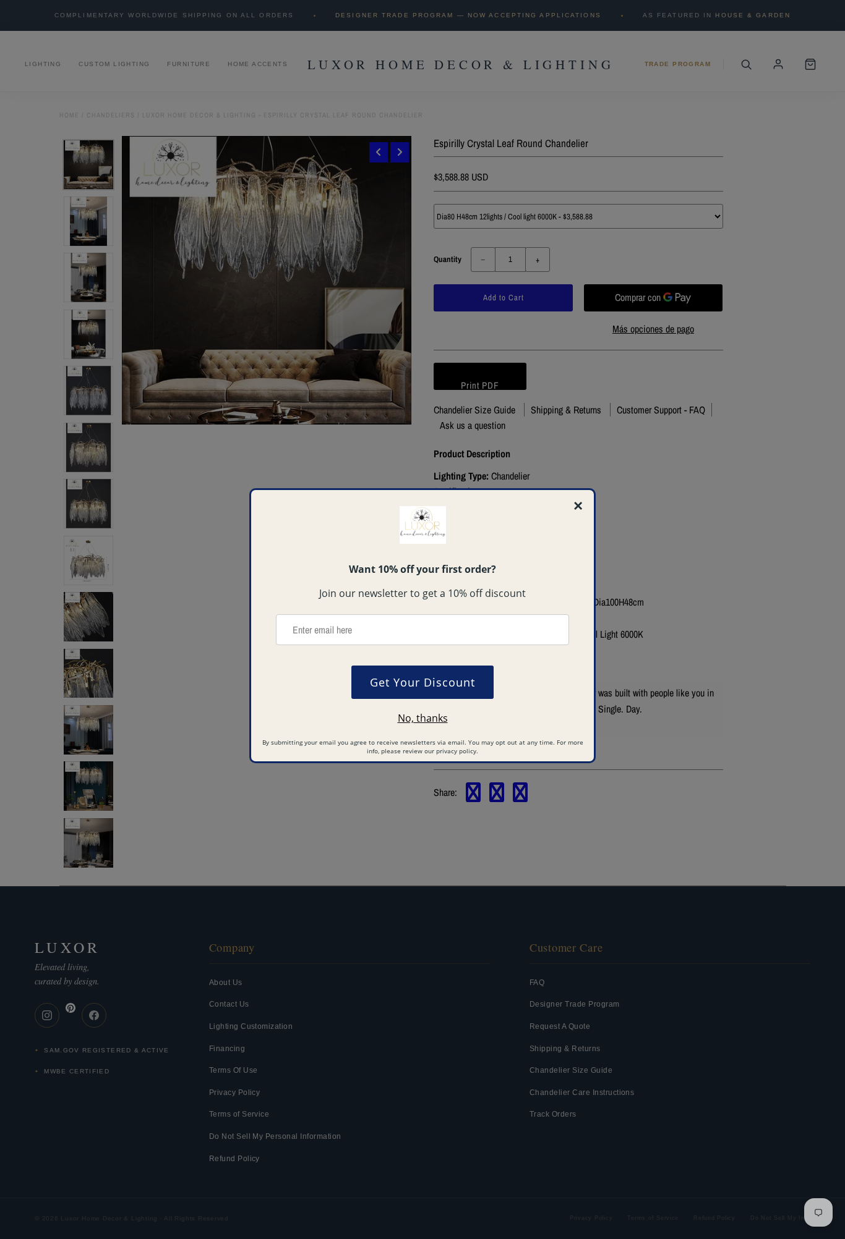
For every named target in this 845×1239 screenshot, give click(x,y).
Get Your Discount (422, 682)
